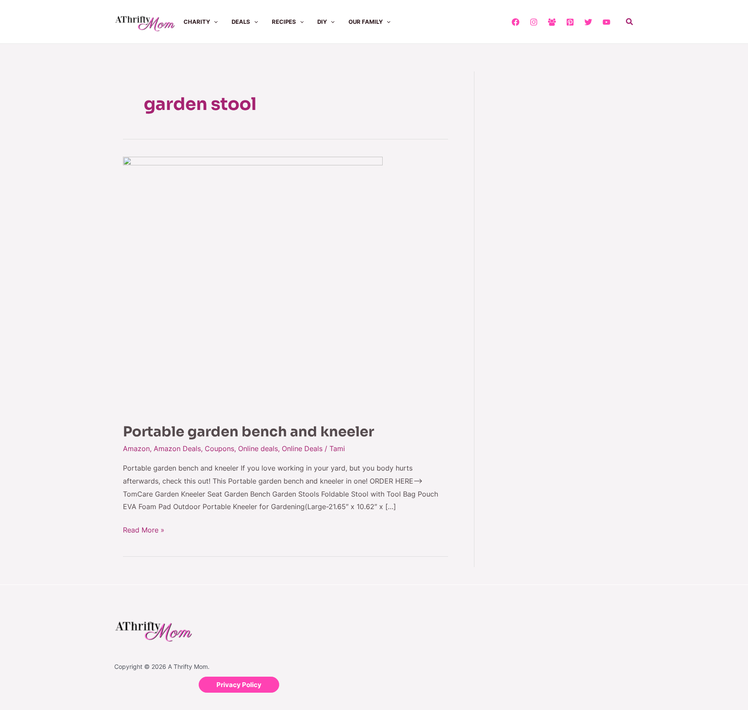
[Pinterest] (570, 22)
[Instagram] (534, 22)
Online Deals (302, 448)
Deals (241, 21)
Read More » (143, 529)
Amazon (136, 448)
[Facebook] (515, 22)
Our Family (365, 21)
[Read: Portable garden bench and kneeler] (253, 284)
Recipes (284, 21)
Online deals (258, 448)
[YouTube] (606, 22)
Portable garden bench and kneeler (248, 431)
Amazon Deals (177, 448)
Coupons (219, 448)
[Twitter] (588, 22)
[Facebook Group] (552, 22)
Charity (197, 21)
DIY (322, 21)
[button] (214, 21)
